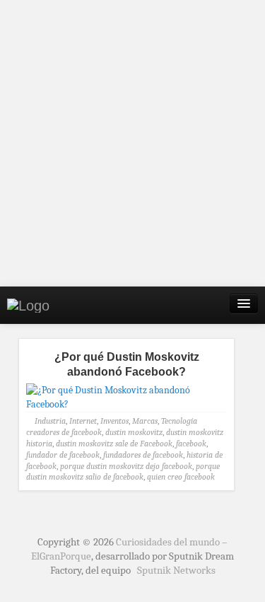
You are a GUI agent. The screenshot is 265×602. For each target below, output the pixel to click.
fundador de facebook (63, 455)
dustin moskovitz (134, 432)
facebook (191, 443)
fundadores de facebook (143, 455)
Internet (83, 421)
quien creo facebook (181, 477)
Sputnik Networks (176, 570)
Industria (50, 421)
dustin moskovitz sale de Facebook (114, 443)
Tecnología (179, 421)
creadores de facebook (64, 432)
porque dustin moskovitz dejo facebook (126, 466)
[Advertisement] (132, 143)
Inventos (114, 421)
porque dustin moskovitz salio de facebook (123, 471)
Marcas (145, 421)
